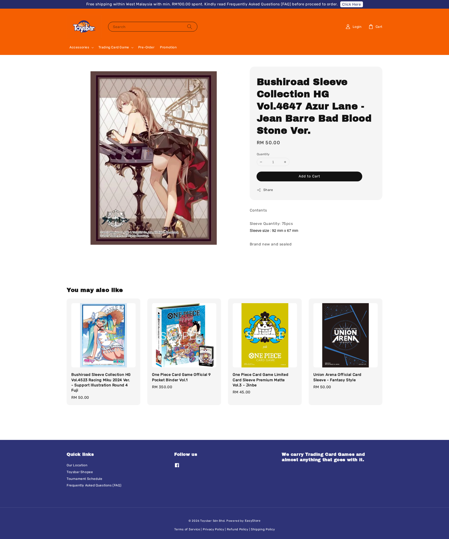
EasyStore (253, 520)
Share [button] (268, 190)
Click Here (351, 4)
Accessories (79, 47)
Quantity (263, 154)
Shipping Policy (263, 529)
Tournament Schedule (84, 479)
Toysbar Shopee (80, 472)
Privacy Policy (213, 529)
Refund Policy (237, 529)
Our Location (77, 465)
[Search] (189, 26)
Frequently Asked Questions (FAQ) (94, 485)
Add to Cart (309, 176)
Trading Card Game (113, 47)
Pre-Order (146, 47)
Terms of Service (187, 529)
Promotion (168, 47)
